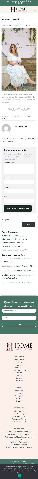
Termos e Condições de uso (19, 434)
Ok (19, 476)
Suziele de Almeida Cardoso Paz (14, 250)
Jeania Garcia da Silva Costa (12, 236)
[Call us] (30, 1)
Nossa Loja (19, 391)
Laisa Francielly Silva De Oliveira (14, 239)
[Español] (22, 4)
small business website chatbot (14, 275)
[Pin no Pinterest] (24, 109)
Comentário (9, 162)
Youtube (19, 381)
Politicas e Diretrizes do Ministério (19, 447)
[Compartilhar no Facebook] (13, 109)
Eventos (19, 375)
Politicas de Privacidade (19, 442)
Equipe (19, 362)
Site (5, 197)
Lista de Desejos (19, 414)
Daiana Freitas (26, 283)
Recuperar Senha (19, 419)
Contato (19, 378)
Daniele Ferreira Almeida (11, 246)
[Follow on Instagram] (26, 1)
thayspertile (26, 25)
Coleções (19, 396)
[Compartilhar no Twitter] (17, 109)
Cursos (19, 399)
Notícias (19, 365)
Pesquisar (6, 220)
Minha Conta (19, 411)
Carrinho (19, 401)
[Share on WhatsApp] (10, 109)
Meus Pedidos (19, 416)
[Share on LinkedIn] (28, 109)
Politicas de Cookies (19, 445)
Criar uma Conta (19, 422)
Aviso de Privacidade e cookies (19, 432)
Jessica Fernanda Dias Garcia (13, 243)
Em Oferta (19, 393)
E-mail (6, 187)
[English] (19, 4)
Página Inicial (19, 360)
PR (2, 16)
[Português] (16, 4)
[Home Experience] (18, 9)
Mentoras (19, 368)
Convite (19, 373)
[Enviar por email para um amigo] (20, 109)
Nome (6, 178)
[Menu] (35, 9)
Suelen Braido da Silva (25, 266)
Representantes (19, 370)
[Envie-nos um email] (28, 1)
